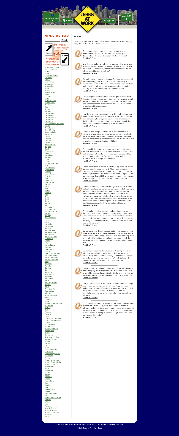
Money (47, 262)
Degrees (48, 147)
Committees (49, 115)
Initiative (47, 214)
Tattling (47, 375)
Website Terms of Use (84, 428)
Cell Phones (49, 105)
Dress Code (49, 155)
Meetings (48, 251)
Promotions (49, 327)
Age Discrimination (51, 69)
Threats (47, 391)
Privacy (47, 322)
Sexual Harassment (52, 360)
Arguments (48, 78)
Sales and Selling (51, 350)
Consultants (49, 128)
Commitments (49, 113)
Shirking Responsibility (53, 362)
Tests (46, 383)
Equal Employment (51, 163)
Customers (48, 143)
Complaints (49, 122)
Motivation (48, 266)
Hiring (47, 201)
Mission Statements (51, 260)
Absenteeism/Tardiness (53, 67)
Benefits (47, 88)
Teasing (47, 379)
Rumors (47, 345)
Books (89, 425)
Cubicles (48, 140)
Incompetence (50, 209)
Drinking (48, 157)
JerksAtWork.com (61, 425)
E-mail (47, 159)
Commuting (49, 120)
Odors (47, 287)
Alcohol (47, 71)
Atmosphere (49, 84)
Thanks (47, 385)
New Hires (48, 276)
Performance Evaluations (54, 304)
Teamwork (48, 377)
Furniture (48, 193)
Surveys (47, 373)
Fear (46, 178)
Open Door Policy (51, 289)
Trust (46, 404)
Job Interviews (50, 235)
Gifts (46, 195)
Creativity (48, 136)
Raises (47, 333)
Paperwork (48, 299)
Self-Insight (49, 356)
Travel (47, 402)
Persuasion (49, 306)
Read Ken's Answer (90, 58)
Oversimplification (51, 295)
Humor (47, 205)
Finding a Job (49, 182)
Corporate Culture (51, 132)
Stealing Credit (50, 364)
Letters (47, 243)
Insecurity (48, 216)
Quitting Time (49, 331)
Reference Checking (52, 337)
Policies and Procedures (53, 318)
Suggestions (49, 370)
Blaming (47, 94)
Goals (47, 197)
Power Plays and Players (53, 320)
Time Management (51, 393)
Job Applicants (50, 230)
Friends (47, 191)
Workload (48, 414)
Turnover (48, 406)
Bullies (47, 99)
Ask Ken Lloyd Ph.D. (116, 425)
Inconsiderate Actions (52, 212)
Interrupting (49, 226)
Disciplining (49, 151)
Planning (48, 314)
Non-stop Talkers (51, 283)
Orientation (48, 293)
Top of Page (98, 428)
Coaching (48, 111)
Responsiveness (50, 339)
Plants (47, 316)
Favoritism (48, 176)
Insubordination (50, 218)
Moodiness (48, 264)
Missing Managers (51, 258)
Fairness (48, 172)
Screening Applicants (52, 354)
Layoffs (47, 241)
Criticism (48, 138)
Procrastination (50, 324)
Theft (46, 387)
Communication (50, 117)
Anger (47, 73)
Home (71, 425)
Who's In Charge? (51, 408)
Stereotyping (49, 366)
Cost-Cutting (49, 134)
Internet (47, 222)
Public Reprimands (51, 329)
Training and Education (53, 398)
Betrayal (47, 90)
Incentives (48, 207)
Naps (46, 270)
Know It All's (49, 239)
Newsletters (49, 278)
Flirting (47, 186)
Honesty (47, 203)
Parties (47, 301)
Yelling (47, 416)
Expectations (49, 170)
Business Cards (50, 101)
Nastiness (48, 272)
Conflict (47, 126)
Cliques (47, 109)
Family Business (50, 174)
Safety (47, 347)
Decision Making (50, 145)
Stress (47, 368)
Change (47, 107)
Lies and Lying (50, 245)
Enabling (48, 161)
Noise (47, 281)
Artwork (47, 80)
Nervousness (49, 274)
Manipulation (49, 249)
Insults (47, 220)
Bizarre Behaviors (51, 92)
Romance (48, 343)
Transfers (48, 400)
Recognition (49, 335)
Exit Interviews (50, 168)
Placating (48, 312)
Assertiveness (50, 82)
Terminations (49, 381)
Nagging (48, 268)
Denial (47, 149)
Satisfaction (49, 352)
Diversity (48, 153)
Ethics (47, 166)
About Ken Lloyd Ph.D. (100, 425)
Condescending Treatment (54, 124)
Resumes (48, 341)
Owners (47, 297)
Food (46, 189)
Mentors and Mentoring (53, 253)
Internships (48, 224)
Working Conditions (52, 412)
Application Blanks (51, 76)
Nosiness (48, 285)
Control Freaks (50, 130)
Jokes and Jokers (51, 237)
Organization (49, 291)
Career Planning (50, 103)
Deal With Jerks (79, 425)
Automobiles (49, 86)
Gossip (47, 199)
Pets (46, 310)
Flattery (47, 184)
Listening (48, 247)
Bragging (48, 96)
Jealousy (48, 228)
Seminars (48, 358)
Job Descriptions (50, 232)
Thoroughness (50, 389)
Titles (46, 396)
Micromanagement (51, 255)
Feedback (48, 180)
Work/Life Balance (51, 410)
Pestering (48, 308)
